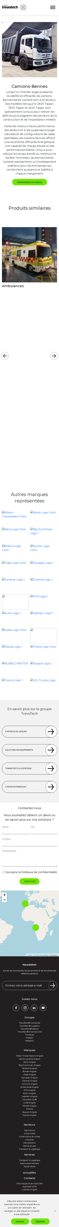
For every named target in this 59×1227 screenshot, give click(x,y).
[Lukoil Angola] (43, 635)
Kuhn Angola (29, 1093)
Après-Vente (29, 1166)
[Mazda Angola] (15, 652)
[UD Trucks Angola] (43, 686)
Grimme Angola (29, 1084)
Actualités (29, 1172)
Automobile (29, 1133)
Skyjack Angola (29, 1112)
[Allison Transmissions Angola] (15, 518)
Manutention (29, 1142)
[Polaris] (43, 652)
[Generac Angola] (15, 585)
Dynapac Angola (29, 1077)
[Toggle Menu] (52, 7)
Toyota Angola (29, 1115)
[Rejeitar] (55, 1210)
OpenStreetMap (42, 955)
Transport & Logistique (29, 1149)
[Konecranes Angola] (15, 602)
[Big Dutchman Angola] (43, 535)
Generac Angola (29, 1080)
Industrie (29, 1139)
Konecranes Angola (29, 1087)
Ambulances (13, 286)
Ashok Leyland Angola (29, 1059)
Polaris (29, 1109)
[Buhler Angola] (43, 551)
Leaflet (29, 955)
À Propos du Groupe (16, 731)
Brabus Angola (29, 1068)
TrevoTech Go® (29, 1099)
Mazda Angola (29, 1105)
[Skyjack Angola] (43, 669)
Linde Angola (29, 1102)
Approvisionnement (29, 1163)
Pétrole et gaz (29, 1146)
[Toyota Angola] (15, 686)
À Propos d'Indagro (15, 787)
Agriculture (29, 1130)
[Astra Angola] (15, 535)
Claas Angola (29, 1074)
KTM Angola (29, 1090)
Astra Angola (29, 1062)
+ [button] (4, 895)
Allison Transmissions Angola (29, 1055)
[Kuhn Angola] (15, 618)
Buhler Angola (29, 1071)
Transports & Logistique (18, 768)
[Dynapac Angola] (43, 568)
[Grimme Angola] (43, 585)
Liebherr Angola (29, 1096)
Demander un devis (29, 182)
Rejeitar (40, 1221)
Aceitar (20, 1221)
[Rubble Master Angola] (15, 669)
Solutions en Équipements (19, 750)
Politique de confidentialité (39, 872)
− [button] (4, 900)
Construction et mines (29, 1136)
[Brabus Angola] (15, 551)
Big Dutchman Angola (29, 1065)
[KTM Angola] (43, 602)
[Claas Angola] (15, 568)
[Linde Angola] (15, 635)
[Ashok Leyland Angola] (43, 518)
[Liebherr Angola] (43, 618)
